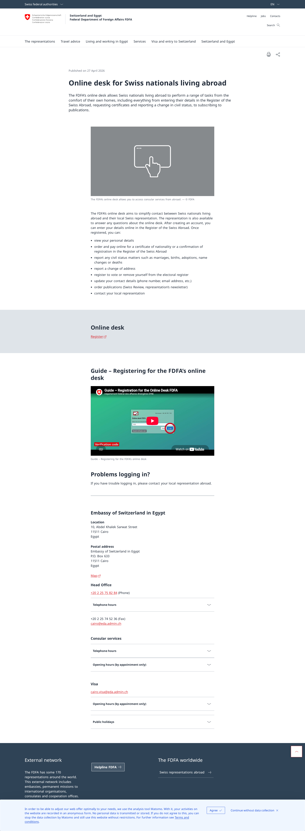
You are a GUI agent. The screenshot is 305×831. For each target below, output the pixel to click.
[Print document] (268, 54)
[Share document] (277, 54)
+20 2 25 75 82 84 (104, 593)
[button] (40, 41)
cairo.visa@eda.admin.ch (109, 692)
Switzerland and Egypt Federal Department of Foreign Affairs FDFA (101, 17)
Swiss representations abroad (182, 772)
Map (94, 575)
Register (97, 336)
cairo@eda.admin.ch (106, 623)
